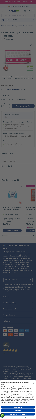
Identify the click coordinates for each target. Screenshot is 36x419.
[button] (2, 415)
